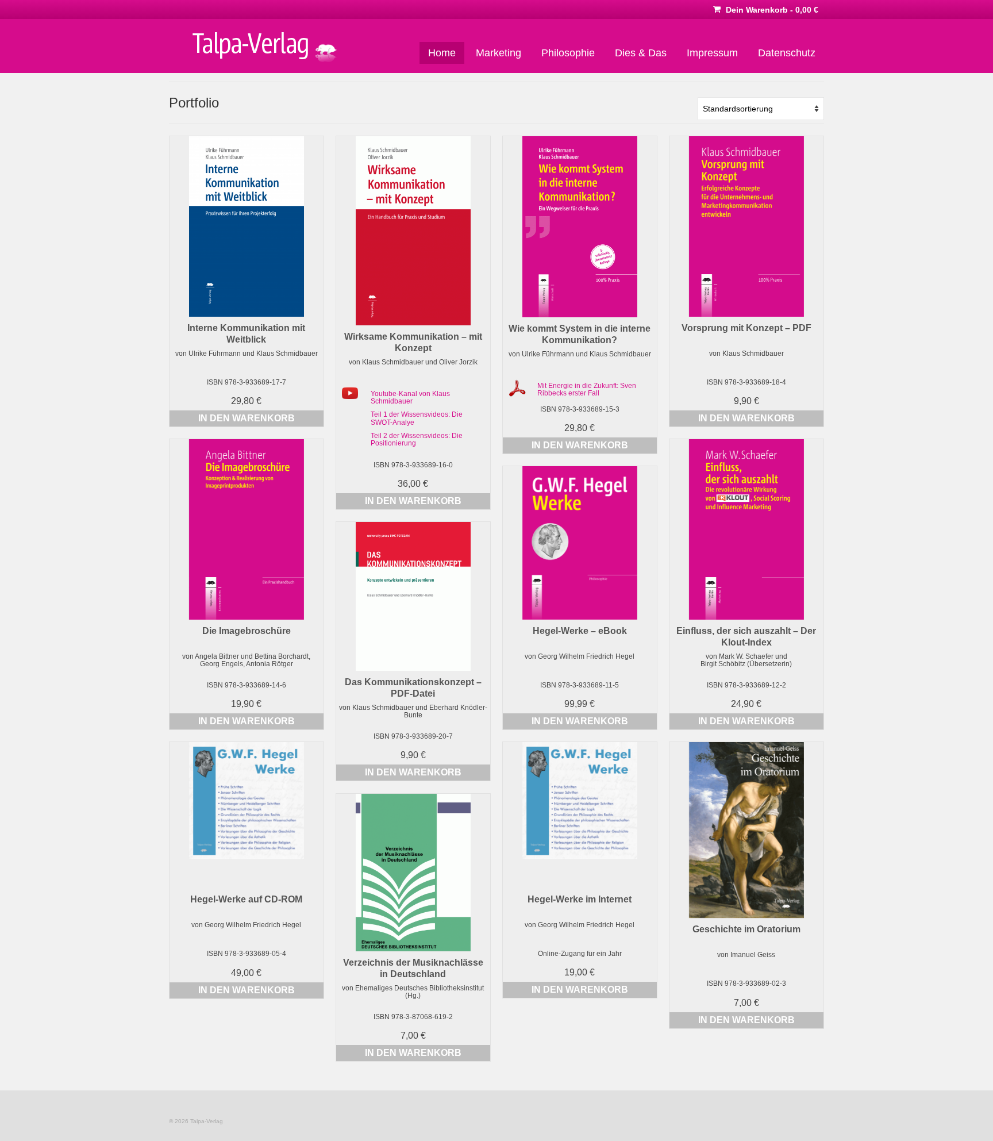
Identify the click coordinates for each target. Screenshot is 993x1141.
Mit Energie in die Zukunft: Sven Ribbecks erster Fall (586, 389)
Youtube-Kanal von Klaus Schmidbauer (410, 397)
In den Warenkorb (246, 418)
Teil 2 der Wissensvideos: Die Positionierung (417, 439)
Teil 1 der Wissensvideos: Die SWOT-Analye (417, 418)
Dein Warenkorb (770, 9)
